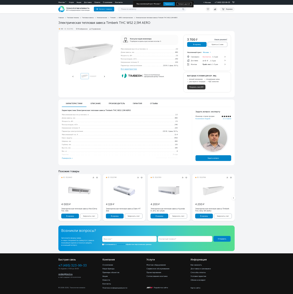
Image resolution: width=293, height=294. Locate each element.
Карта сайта (195, 288)
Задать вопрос (213, 158)
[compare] (215, 9)
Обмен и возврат (198, 280)
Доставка (88, 2)
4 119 (110, 204)
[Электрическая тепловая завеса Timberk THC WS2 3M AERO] (213, 198)
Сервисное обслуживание (157, 269)
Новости (106, 280)
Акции (79, 2)
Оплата (97, 2)
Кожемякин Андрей (202, 119)
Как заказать (196, 265)
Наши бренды (108, 269)
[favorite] (209, 9)
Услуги (71, 2)
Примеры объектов (110, 272)
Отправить (222, 239)
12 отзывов (227, 119)
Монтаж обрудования (156, 265)
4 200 (155, 204)
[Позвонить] (232, 2)
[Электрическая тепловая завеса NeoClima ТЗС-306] (79, 194)
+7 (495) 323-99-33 (222, 2)
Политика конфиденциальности (114, 288)
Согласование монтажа (156, 276)
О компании (107, 2)
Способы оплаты (198, 272)
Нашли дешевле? (220, 39)
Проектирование (153, 272)
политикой (121, 244)
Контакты (119, 2)
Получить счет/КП (196, 87)
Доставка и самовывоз (201, 269)
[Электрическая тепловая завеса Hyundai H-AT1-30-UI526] (168, 198)
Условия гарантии (198, 276)
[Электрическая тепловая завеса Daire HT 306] (124, 198)
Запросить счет (89, 216)
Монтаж (61, 2)
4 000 (66, 204)
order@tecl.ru (65, 274)
